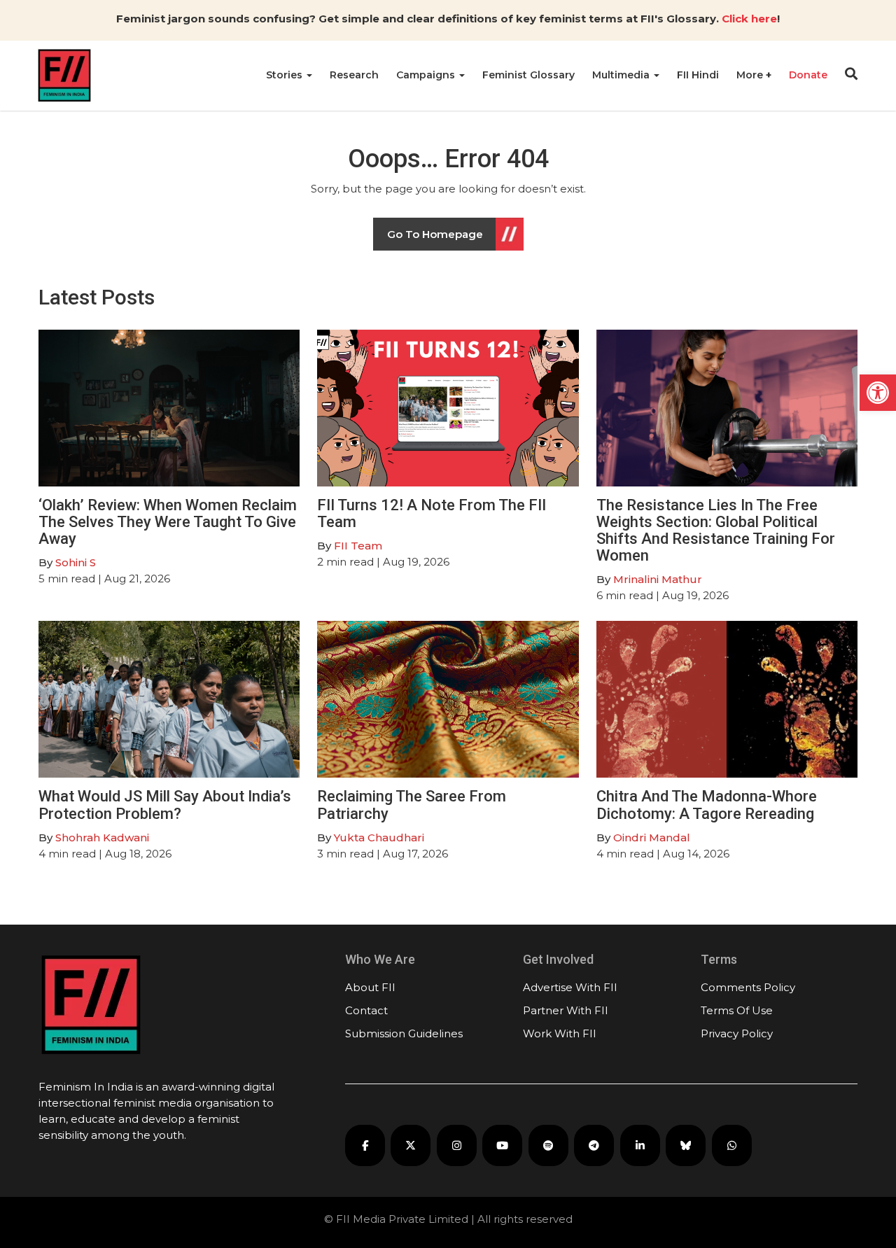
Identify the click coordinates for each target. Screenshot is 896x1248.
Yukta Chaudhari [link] (379, 837)
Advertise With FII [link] (570, 987)
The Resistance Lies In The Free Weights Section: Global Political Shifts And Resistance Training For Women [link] (715, 530)
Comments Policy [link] (748, 987)
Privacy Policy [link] (737, 1033)
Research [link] (354, 75)
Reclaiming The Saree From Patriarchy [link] (411, 804)
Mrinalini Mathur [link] (657, 579)
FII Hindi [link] (698, 75)
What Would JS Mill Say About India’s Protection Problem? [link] (164, 804)
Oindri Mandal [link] (651, 837)
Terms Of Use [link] (737, 1010)
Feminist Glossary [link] (528, 75)
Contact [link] (366, 1010)
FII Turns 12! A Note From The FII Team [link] (431, 513)
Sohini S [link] (75, 562)
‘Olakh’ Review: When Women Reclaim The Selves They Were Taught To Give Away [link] (167, 521)
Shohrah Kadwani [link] (102, 837)
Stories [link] (285, 75)
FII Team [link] (358, 545)
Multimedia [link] (622, 75)
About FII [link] (370, 987)
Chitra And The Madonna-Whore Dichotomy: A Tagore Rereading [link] (706, 804)
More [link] (751, 75)
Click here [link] (749, 18)
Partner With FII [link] (565, 1010)
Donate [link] (808, 75)
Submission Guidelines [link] (404, 1033)
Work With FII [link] (559, 1033)
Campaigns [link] (427, 75)
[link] (878, 392)
